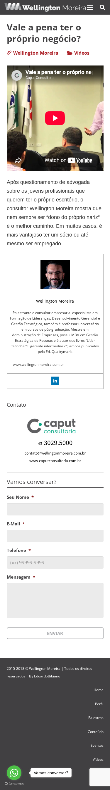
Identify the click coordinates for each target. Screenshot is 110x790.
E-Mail (16, 524)
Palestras (96, 717)
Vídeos (81, 53)
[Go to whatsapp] (14, 772)
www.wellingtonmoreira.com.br (38, 364)
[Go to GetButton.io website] (14, 784)
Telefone (19, 550)
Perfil (99, 703)
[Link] (45, 7)
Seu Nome (20, 497)
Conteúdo (96, 731)
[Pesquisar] (102, 7)
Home (99, 689)
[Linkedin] (55, 381)
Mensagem (21, 577)
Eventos (97, 745)
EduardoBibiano (47, 676)
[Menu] (90, 7)
